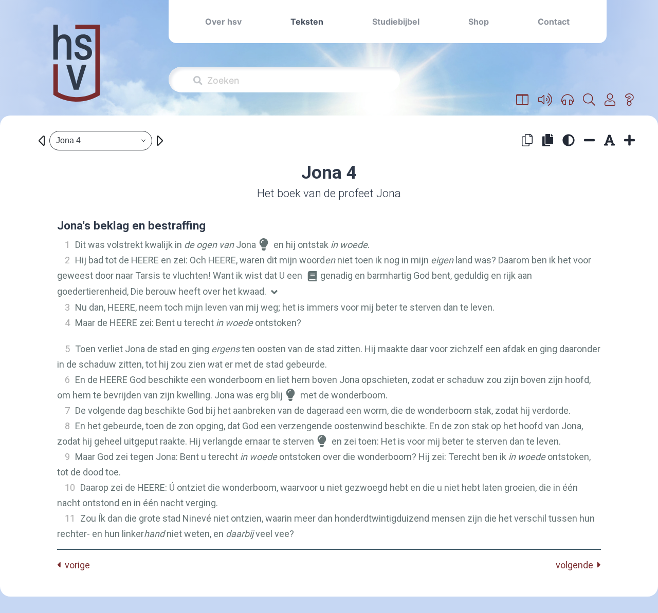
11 (70, 518)
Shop (478, 21)
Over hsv (223, 21)
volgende (576, 565)
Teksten (306, 21)
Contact (554, 21)
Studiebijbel (395, 21)
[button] (522, 100)
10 (70, 487)
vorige (75, 565)
